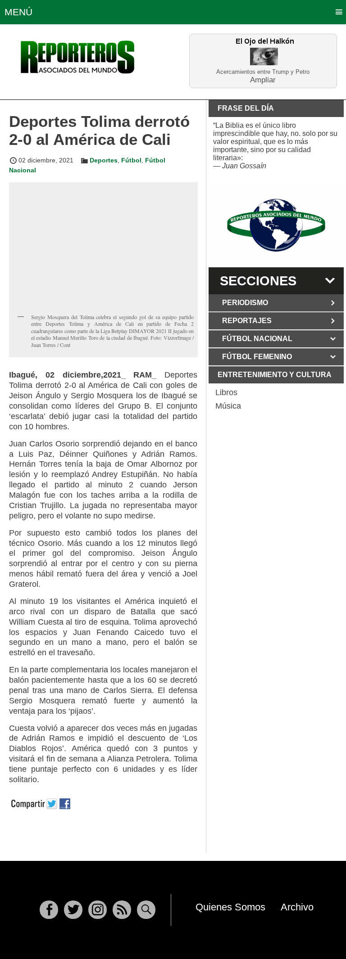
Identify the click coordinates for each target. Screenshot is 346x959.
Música (228, 405)
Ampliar (263, 79)
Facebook (49, 909)
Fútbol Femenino (257, 356)
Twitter (73, 909)
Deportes (104, 160)
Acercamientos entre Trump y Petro (263, 71)
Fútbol (131, 160)
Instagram (97, 909)
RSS (122, 909)
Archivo (297, 907)
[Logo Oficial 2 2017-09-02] (276, 225)
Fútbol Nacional (257, 338)
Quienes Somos (230, 907)
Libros (226, 392)
